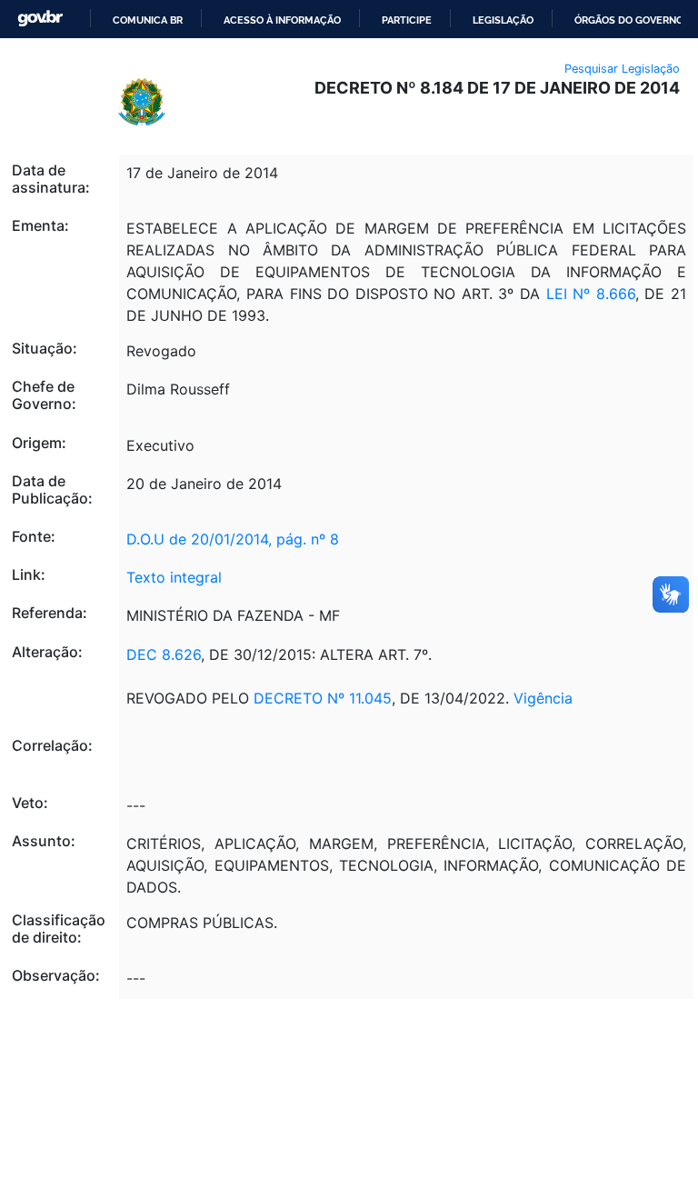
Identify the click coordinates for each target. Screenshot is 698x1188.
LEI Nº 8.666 (590, 294)
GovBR (40, 18)
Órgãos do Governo (628, 20)
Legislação (503, 20)
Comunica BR (148, 20)
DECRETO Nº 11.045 (323, 698)
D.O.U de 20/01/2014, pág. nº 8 (232, 539)
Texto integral (174, 577)
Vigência (543, 698)
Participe (407, 20)
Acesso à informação (282, 20)
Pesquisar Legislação (622, 68)
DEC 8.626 (163, 654)
